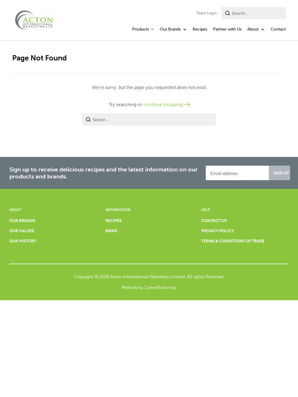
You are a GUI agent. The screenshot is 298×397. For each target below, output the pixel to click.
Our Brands (171, 29)
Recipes (200, 29)
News (111, 230)
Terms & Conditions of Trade (233, 241)
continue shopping (163, 104)
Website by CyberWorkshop (149, 287)
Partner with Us (227, 29)
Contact (278, 29)
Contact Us (214, 220)
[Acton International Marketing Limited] (34, 18)
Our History (22, 241)
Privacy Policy (217, 230)
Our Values (21, 230)
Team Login (206, 13)
